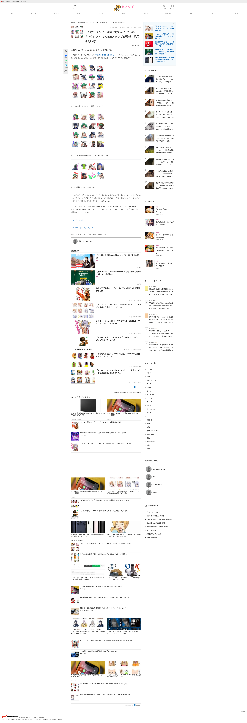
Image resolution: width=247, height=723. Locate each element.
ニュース (33, 14)
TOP (11, 14)
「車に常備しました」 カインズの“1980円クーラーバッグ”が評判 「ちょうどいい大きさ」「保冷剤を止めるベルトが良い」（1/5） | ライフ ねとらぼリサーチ (161, 336)
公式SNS (12, 719)
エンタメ (56, 14)
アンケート (149, 201)
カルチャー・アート (153, 380)
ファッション (151, 402)
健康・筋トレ (151, 420)
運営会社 (48, 719)
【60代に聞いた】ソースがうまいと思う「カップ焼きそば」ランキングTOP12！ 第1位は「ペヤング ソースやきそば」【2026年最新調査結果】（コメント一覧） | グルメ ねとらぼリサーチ (162, 322)
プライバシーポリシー (36, 719)
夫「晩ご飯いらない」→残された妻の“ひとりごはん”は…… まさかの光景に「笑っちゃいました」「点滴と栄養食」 (164, 129)
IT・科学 (149, 369)
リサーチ (213, 14)
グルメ (101, 14)
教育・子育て (151, 441)
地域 (123, 14)
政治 (148, 438)
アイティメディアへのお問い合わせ (156, 526)
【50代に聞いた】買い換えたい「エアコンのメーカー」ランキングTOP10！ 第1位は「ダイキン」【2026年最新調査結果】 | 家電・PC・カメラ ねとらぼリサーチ (161, 350)
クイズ (78, 14)
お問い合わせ (25, 719)
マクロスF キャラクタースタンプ (83, 228)
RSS (44, 719)
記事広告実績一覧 (151, 537)
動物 (191, 14)
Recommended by (129, 387)
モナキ (155, 492)
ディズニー (150, 394)
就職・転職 (150, 434)
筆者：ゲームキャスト (85, 241)
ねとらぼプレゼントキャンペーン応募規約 (158, 519)
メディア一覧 (5, 719)
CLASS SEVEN (157, 484)
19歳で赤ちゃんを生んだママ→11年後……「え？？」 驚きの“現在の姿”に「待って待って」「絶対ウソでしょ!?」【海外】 (165, 105)
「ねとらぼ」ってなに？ (153, 512)
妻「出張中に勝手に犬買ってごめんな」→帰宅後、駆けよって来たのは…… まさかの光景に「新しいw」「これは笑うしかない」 (164, 94)
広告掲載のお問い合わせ (153, 534)
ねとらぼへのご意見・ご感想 (154, 516)
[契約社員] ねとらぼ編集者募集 (155, 523)
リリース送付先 (150, 530)
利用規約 (243, 711)
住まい (146, 14)
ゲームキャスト (137, 45)
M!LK (154, 477)
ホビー (149, 405)
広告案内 (18, 719)
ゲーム (149, 391)
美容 (148, 449)
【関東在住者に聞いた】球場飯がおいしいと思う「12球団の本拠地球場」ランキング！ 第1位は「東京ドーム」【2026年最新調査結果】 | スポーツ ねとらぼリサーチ (161, 294)
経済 (148, 445)
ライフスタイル (151, 409)
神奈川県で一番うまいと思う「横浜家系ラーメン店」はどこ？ (164, 250)
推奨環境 (60, 719)
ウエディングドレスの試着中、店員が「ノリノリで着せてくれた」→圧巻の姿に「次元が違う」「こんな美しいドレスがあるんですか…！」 (164, 82)
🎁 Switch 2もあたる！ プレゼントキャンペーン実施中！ (14, 1)
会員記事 (235, 14)
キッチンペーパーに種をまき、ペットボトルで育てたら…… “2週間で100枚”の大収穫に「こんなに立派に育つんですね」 (165, 117)
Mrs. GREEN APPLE (159, 469)
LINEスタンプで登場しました (104, 55)
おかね (149, 376)
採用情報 (54, 719)
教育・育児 (168, 14)
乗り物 (149, 412)
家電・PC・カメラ (152, 431)
